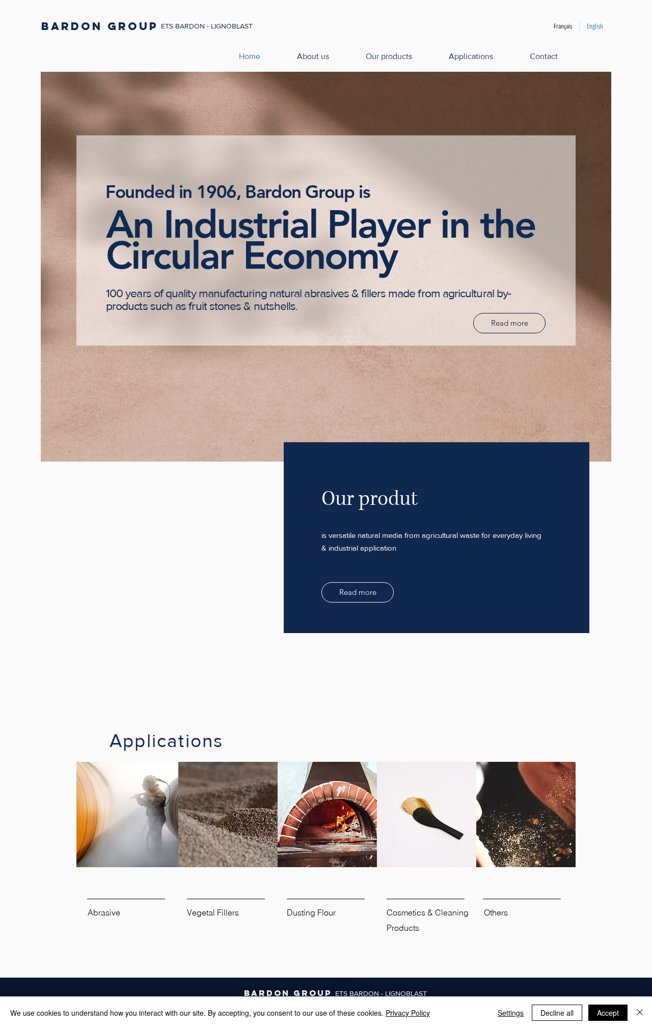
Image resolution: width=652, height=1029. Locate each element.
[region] (326, 857)
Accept (608, 1013)
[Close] (640, 1013)
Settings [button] (511, 1013)
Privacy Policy (408, 1013)
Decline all (557, 1013)
